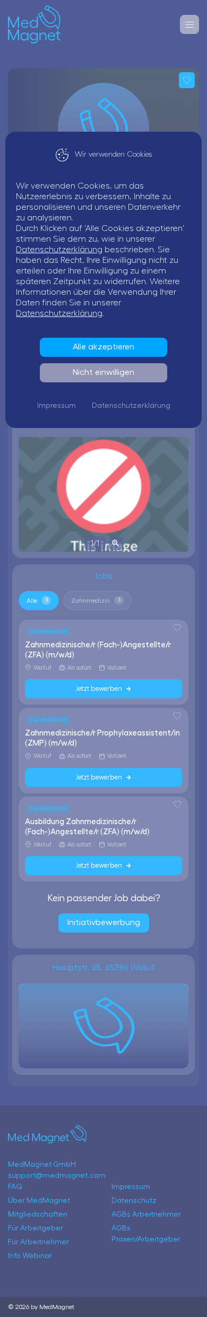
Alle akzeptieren (103, 347)
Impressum (56, 405)
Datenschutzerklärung (59, 249)
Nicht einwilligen (103, 372)
